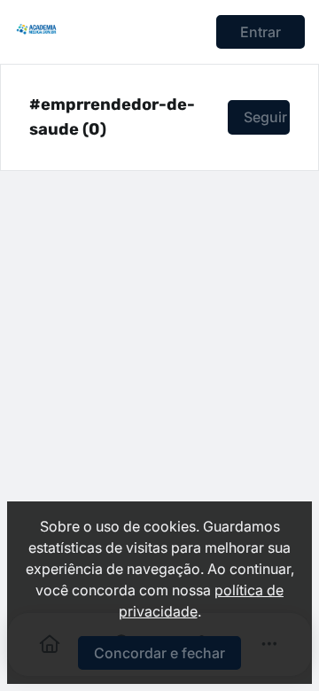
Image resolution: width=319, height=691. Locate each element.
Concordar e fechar (159, 653)
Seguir (265, 117)
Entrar (260, 32)
